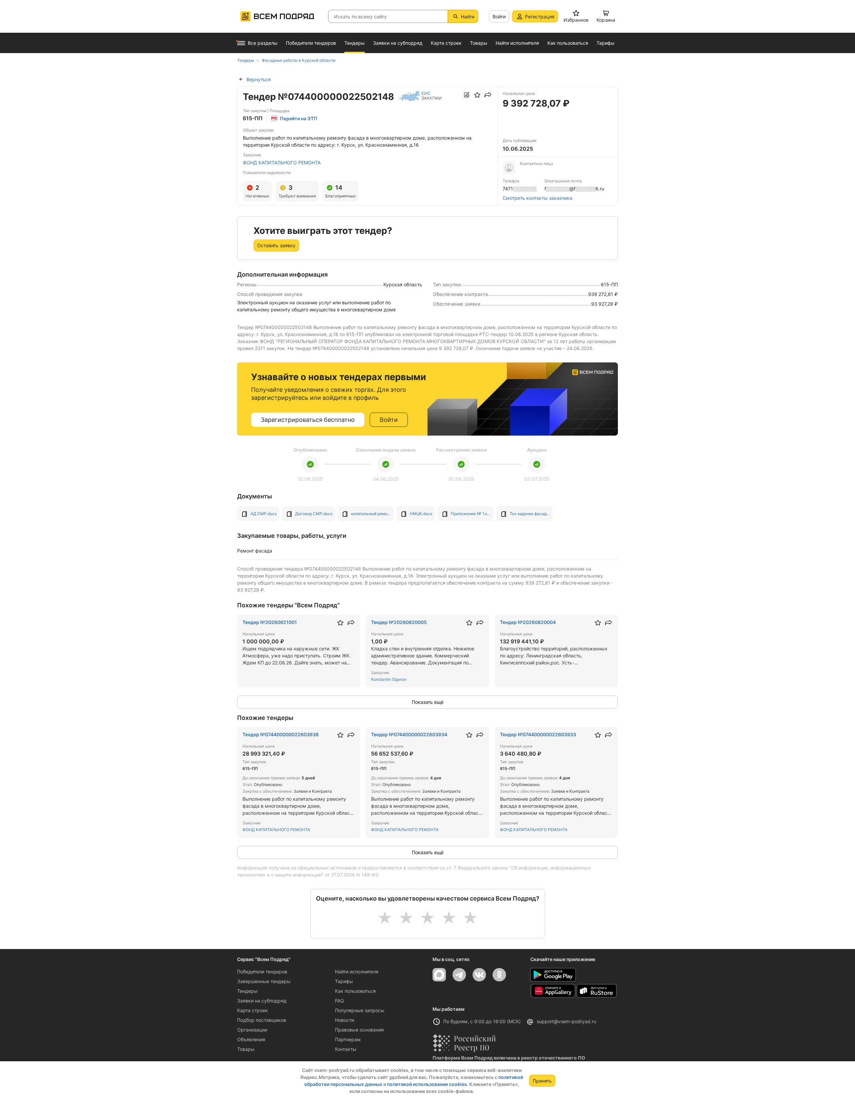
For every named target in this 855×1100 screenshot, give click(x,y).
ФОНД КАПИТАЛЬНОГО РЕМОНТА (282, 162)
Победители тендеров (262, 971)
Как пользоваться (355, 991)
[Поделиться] (488, 95)
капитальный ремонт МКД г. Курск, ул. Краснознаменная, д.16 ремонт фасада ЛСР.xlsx (371, 513)
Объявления (251, 1039)
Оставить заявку (276, 245)
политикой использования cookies (427, 1084)
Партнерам (348, 1039)
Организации (252, 1030)
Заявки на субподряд (262, 1000)
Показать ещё (428, 702)
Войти (499, 16)
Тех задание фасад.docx (530, 513)
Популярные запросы (359, 1010)
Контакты (345, 1049)
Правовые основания (359, 1030)
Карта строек (252, 1010)
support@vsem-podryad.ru (566, 1021)
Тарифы (344, 981)
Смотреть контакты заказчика (537, 198)
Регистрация (539, 16)
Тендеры (247, 991)
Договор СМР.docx (313, 513)
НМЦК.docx (421, 513)
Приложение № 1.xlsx (471, 513)
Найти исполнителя (356, 971)
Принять (542, 1081)
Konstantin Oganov (389, 679)
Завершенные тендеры (264, 981)
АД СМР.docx (263, 513)
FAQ (339, 1000)
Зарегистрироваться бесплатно (308, 419)
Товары (245, 1049)
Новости (344, 1020)
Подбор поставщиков (261, 1020)
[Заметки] (467, 95)
